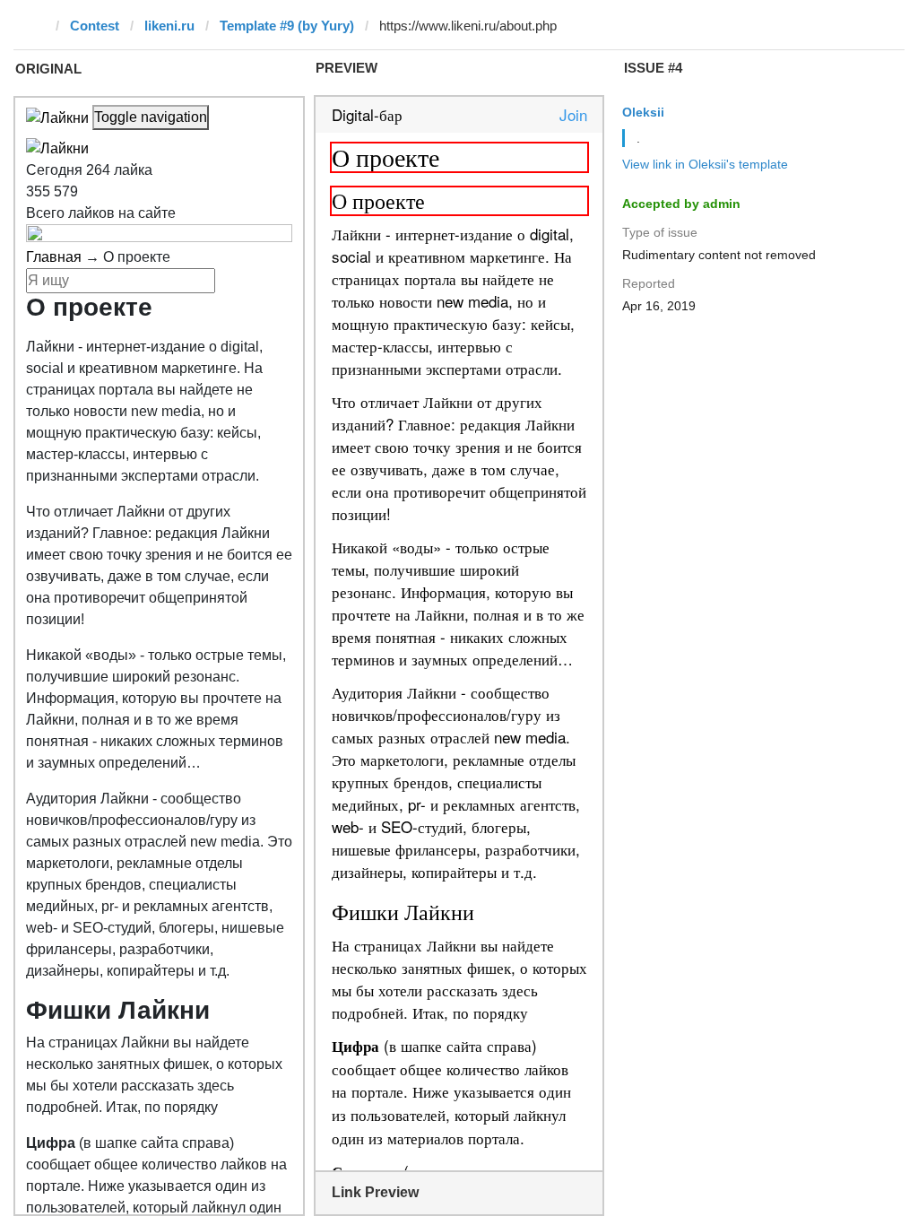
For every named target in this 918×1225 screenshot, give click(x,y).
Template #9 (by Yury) (287, 25)
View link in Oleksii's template (705, 164)
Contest (94, 25)
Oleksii (643, 112)
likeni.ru (169, 25)
